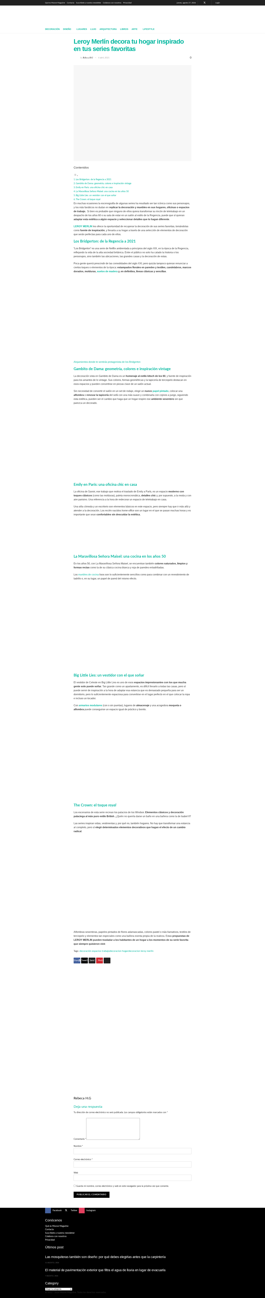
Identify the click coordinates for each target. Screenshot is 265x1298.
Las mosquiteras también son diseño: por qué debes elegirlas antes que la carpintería (105, 1257)
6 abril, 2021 (103, 58)
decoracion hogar (118, 951)
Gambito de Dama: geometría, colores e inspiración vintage (103, 183)
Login (217, 3)
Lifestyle (148, 29)
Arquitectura (108, 29)
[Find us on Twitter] (205, 3)
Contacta (70, 3)
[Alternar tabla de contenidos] (76, 175)
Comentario (80, 1139)
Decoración (52, 29)
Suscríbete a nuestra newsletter (88, 3)
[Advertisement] (164, 15)
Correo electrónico (83, 1159)
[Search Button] (219, 29)
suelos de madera (107, 271)
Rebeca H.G (88, 57)
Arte (134, 29)
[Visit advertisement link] (132, 1024)
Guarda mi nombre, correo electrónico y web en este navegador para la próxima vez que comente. (122, 1186)
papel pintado (161, 391)
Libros (124, 29)
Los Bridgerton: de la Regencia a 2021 (93, 179)
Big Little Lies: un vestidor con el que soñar (96, 195)
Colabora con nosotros (112, 3)
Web (76, 1173)
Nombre (78, 1146)
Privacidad (127, 3)
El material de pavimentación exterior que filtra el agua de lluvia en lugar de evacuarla (105, 1270)
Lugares (82, 29)
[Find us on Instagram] (208, 3)
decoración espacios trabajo (94, 951)
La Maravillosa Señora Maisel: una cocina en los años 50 (102, 191)
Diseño (67, 29)
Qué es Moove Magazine (55, 3)
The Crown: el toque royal (88, 199)
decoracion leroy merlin (141, 951)
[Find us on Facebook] (200, 3)
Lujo (93, 29)
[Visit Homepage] (67, 15)
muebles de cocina (88, 574)
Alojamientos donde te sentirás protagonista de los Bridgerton (107, 362)
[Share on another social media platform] (107, 960)
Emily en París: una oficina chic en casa (94, 187)
